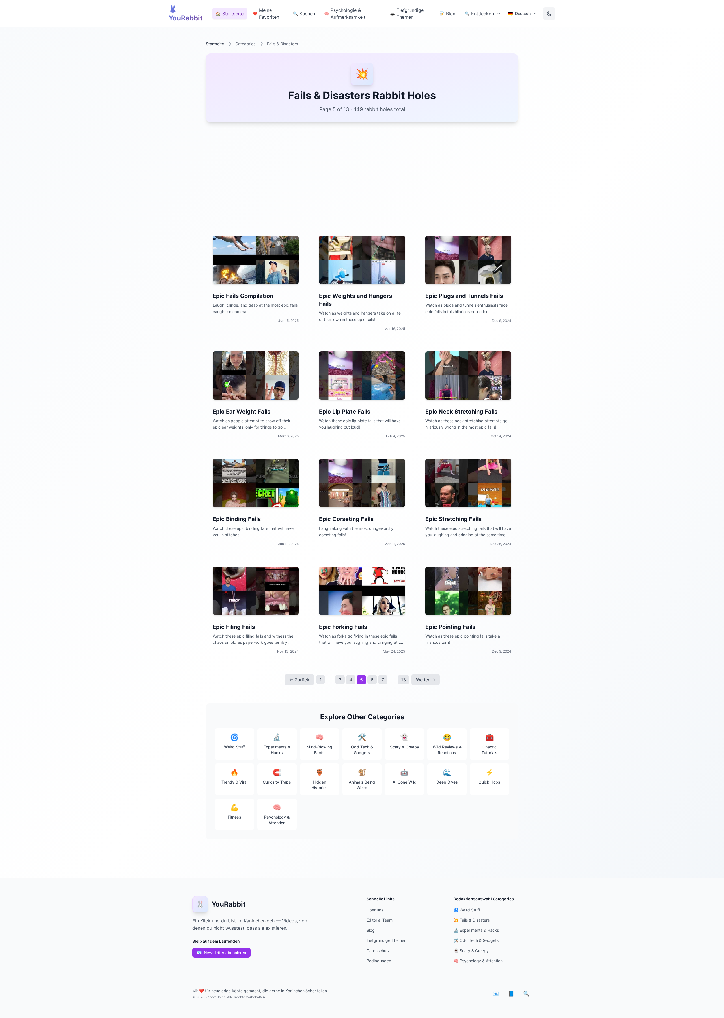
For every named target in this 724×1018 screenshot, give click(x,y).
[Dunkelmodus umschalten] (549, 13)
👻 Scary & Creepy (471, 950)
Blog (371, 930)
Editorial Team (380, 920)
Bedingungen (379, 960)
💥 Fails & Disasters (472, 920)
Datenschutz (378, 950)
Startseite (215, 43)
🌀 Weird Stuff (467, 909)
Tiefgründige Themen (386, 940)
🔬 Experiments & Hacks (476, 930)
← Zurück (299, 680)
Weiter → (425, 680)
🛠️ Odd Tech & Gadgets (476, 940)
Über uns (375, 909)
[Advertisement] (362, 175)
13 (403, 680)
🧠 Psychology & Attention (478, 960)
